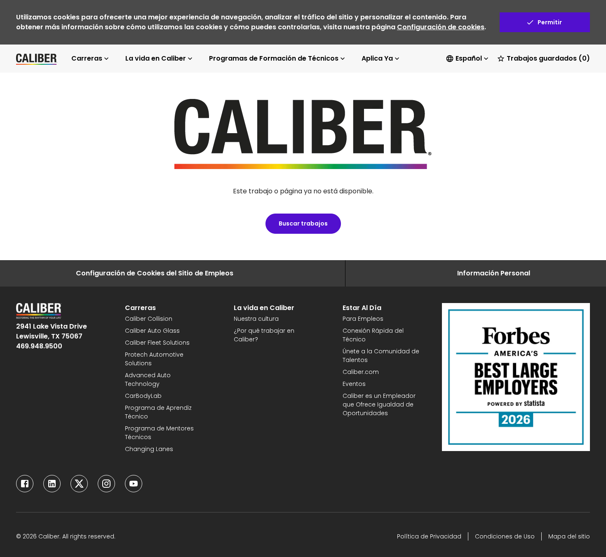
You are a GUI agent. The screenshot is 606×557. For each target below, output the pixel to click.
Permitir (550, 22)
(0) (548, 58)
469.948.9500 (39, 346)
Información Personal (493, 273)
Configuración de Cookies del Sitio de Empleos (154, 273)
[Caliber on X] (79, 483)
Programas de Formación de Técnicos (273, 58)
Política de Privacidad (429, 536)
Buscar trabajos (303, 223)
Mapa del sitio (569, 536)
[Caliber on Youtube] (133, 483)
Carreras (86, 58)
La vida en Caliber (155, 58)
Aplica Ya (377, 58)
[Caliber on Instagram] (106, 483)
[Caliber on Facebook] (24, 483)
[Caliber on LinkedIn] (52, 483)
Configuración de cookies (440, 27)
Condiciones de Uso (505, 536)
